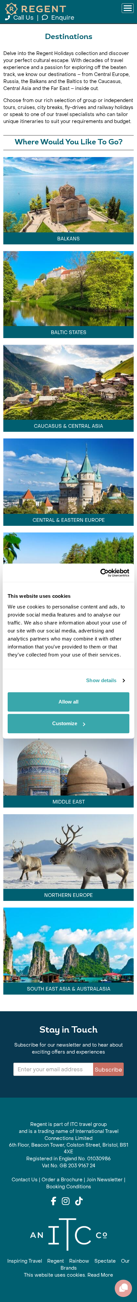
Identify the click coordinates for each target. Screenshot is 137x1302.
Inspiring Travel (24, 1261)
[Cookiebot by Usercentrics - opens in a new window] (100, 572)
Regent (55, 1261)
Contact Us (25, 1180)
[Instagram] (65, 1201)
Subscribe (108, 1069)
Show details (101, 680)
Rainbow (79, 1261)
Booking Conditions (68, 1187)
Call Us (23, 18)
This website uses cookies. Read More (68, 1275)
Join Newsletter (104, 1180)
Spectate (105, 1261)
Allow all (68, 702)
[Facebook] (53, 1201)
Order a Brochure (62, 1180)
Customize (64, 723)
